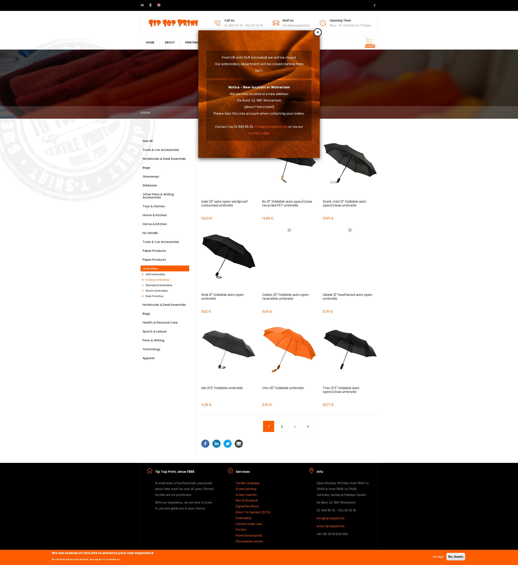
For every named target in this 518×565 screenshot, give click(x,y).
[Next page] (294, 426)
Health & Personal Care (160, 322)
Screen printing (246, 489)
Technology (151, 349)
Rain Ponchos (154, 296)
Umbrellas (150, 268)
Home (150, 42)
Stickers (241, 529)
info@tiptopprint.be (271, 127)
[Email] (239, 443)
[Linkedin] (216, 443)
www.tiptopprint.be (331, 526)
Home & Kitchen (155, 215)
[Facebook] (205, 443)
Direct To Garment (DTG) (253, 512)
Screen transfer (246, 495)
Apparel (148, 358)
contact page (258, 133)
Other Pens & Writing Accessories (158, 195)
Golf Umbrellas (155, 274)
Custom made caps (249, 524)
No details (150, 233)
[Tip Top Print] (173, 23)
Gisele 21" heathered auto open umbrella (347, 296)
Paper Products (154, 251)
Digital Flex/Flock (247, 506)
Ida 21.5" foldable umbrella (222, 388)
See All (148, 141)
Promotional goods (249, 535)
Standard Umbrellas (159, 285)
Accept (438, 556)
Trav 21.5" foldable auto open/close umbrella (341, 390)
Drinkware (150, 185)
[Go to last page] (308, 426)
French (150, 5)
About (170, 42)
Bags (146, 167)
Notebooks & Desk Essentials (164, 159)
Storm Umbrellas (157, 291)
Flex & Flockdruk (247, 500)
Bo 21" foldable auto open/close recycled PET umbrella (287, 203)
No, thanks (455, 556)
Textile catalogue (248, 483)
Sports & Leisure (155, 331)
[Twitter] (228, 443)
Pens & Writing (153, 340)
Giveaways (151, 176)
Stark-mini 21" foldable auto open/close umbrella (344, 203)
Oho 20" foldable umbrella (283, 388)
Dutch (142, 5)
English (158, 5)
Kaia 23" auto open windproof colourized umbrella (224, 203)
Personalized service (249, 541)
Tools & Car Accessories (161, 150)
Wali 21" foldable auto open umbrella (222, 296)
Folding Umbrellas (157, 280)
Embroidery (243, 518)
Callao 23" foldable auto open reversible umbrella (285, 296)
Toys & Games (154, 206)
